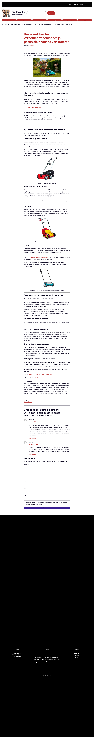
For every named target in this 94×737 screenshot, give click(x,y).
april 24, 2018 (32, 422)
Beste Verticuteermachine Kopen (40, 257)
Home (4, 24)
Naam (25, 481)
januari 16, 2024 (33, 444)
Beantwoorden (32, 438)
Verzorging (54, 20)
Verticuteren (25, 24)
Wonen (24, 20)
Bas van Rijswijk (28, 402)
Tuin (8, 24)
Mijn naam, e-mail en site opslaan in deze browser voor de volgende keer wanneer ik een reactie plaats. (46, 503)
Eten (39, 20)
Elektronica (9, 20)
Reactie (26, 464)
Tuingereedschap (15, 24)
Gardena (35, 377)
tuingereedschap (34, 48)
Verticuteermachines (44, 48)
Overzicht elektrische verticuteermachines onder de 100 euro (44, 123)
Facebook (76, 653)
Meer (84, 20)
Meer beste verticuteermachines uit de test (41, 374)
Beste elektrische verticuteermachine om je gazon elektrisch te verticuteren (46, 38)
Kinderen (69, 20)
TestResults (18, 12)
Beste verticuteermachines (34, 107)
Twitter (77, 657)
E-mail (25, 488)
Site (25, 495)
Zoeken (51, 13)
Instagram (76, 655)
